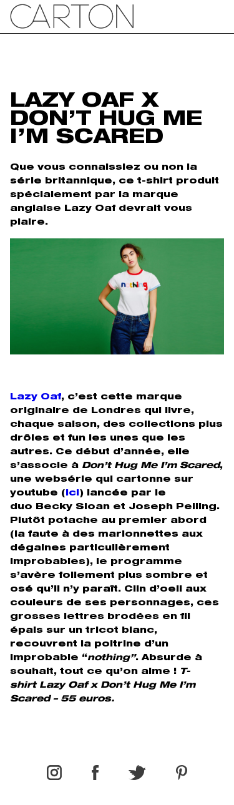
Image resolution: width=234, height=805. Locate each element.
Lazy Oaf (35, 397)
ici (72, 493)
